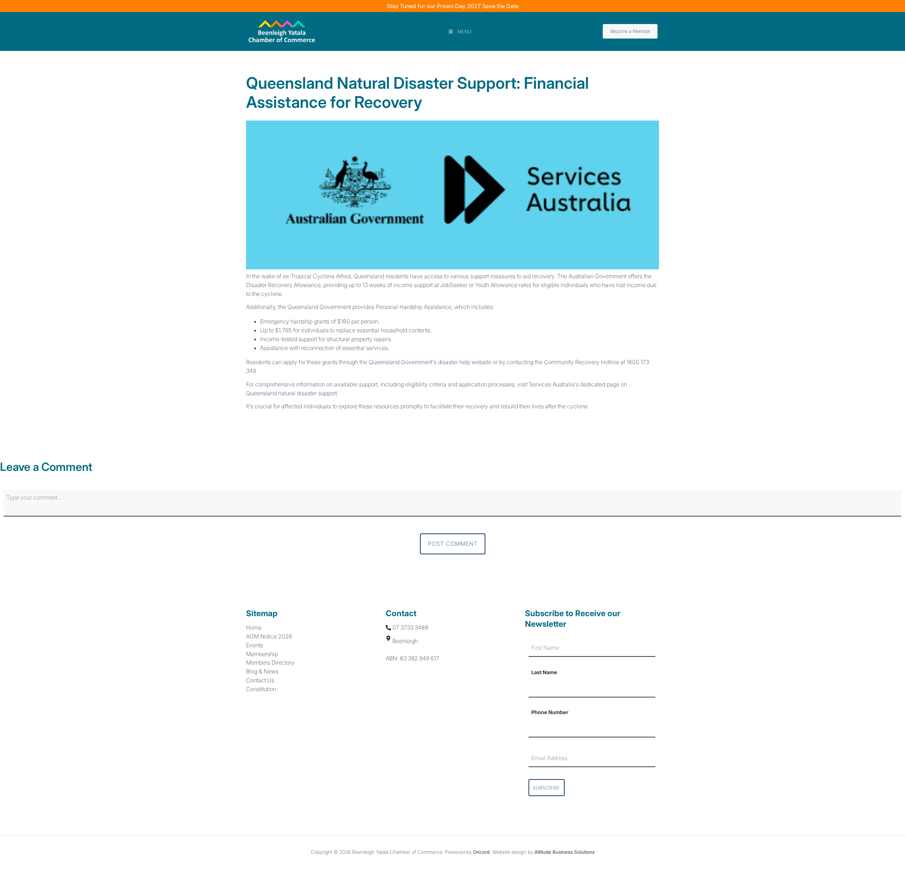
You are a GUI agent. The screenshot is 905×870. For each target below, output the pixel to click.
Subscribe (546, 787)
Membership (262, 654)
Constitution (261, 689)
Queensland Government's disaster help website (430, 362)
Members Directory (270, 662)
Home (254, 627)
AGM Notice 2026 (269, 636)
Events (254, 645)
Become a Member (622, 28)
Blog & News (262, 671)
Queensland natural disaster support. (292, 393)
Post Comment (453, 543)
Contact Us (260, 680)
